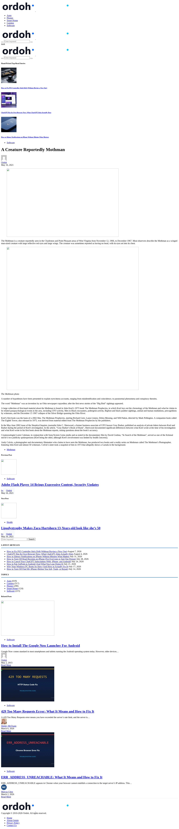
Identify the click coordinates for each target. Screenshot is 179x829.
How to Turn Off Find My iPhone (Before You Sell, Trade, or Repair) (37, 569)
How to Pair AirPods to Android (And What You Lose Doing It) (35, 564)
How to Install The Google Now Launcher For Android (40, 645)
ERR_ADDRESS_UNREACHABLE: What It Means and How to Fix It (51, 777)
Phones (10, 18)
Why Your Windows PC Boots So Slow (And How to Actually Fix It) (37, 566)
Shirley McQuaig (8, 726)
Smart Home (12, 20)
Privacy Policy (13, 823)
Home (9, 818)
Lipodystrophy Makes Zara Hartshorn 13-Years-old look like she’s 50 (50, 528)
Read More (6, 665)
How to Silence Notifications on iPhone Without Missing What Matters (25, 137)
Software (11, 25)
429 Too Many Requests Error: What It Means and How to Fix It (47, 711)
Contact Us (12, 825)
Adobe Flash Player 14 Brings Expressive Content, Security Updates (50, 484)
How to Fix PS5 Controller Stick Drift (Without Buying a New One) (24, 88)
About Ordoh (13, 820)
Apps (9, 15)
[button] (3, 44)
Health (10, 522)
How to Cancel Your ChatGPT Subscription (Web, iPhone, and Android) (39, 561)
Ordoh (4, 162)
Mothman (11, 449)
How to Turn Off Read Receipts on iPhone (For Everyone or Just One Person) (41, 559)
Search (31, 539)
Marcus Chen (7, 792)
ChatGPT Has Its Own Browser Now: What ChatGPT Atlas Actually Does (26, 112)
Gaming (10, 23)
